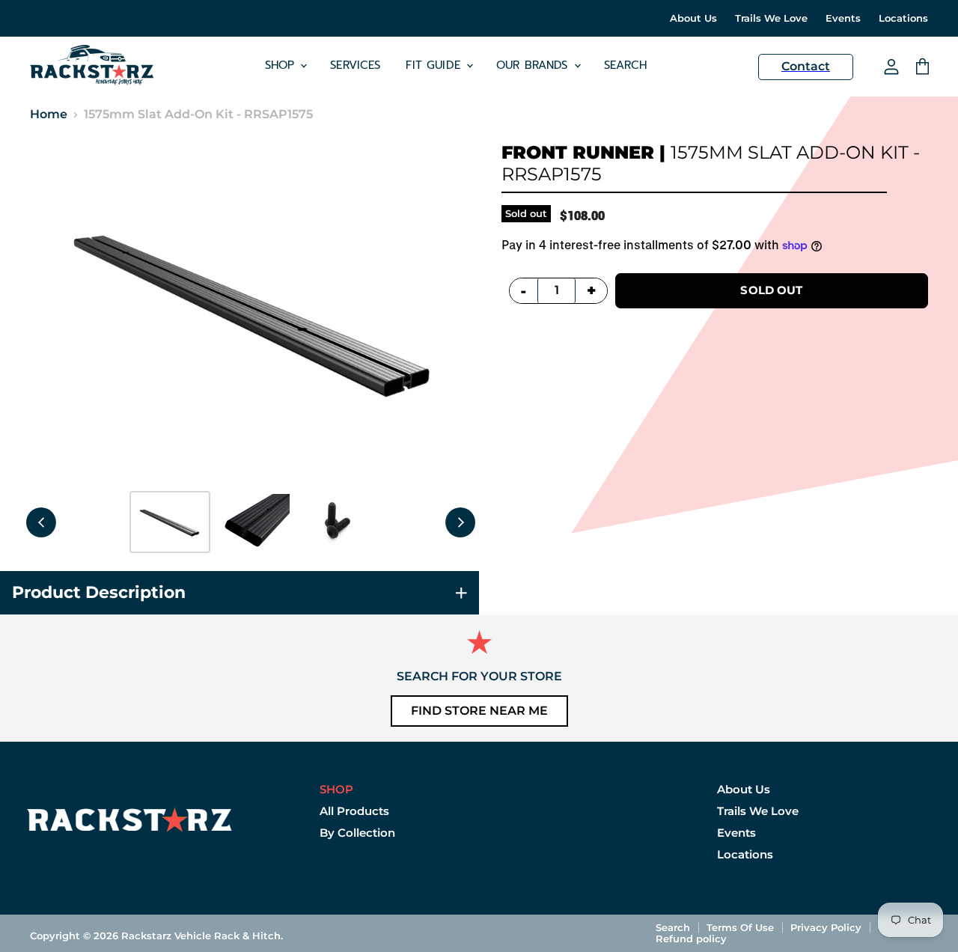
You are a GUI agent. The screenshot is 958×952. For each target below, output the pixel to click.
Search (625, 65)
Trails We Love (771, 18)
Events (843, 18)
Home (48, 114)
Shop (282, 65)
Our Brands (534, 65)
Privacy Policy (825, 927)
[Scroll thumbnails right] (460, 522)
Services (355, 65)
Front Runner (577, 152)
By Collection (357, 833)
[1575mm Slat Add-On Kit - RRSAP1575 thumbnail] (170, 522)
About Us (693, 18)
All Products (354, 811)
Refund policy (691, 939)
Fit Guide (435, 65)
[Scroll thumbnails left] (41, 522)
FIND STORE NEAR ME (479, 711)
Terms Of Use (740, 927)
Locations (903, 18)
